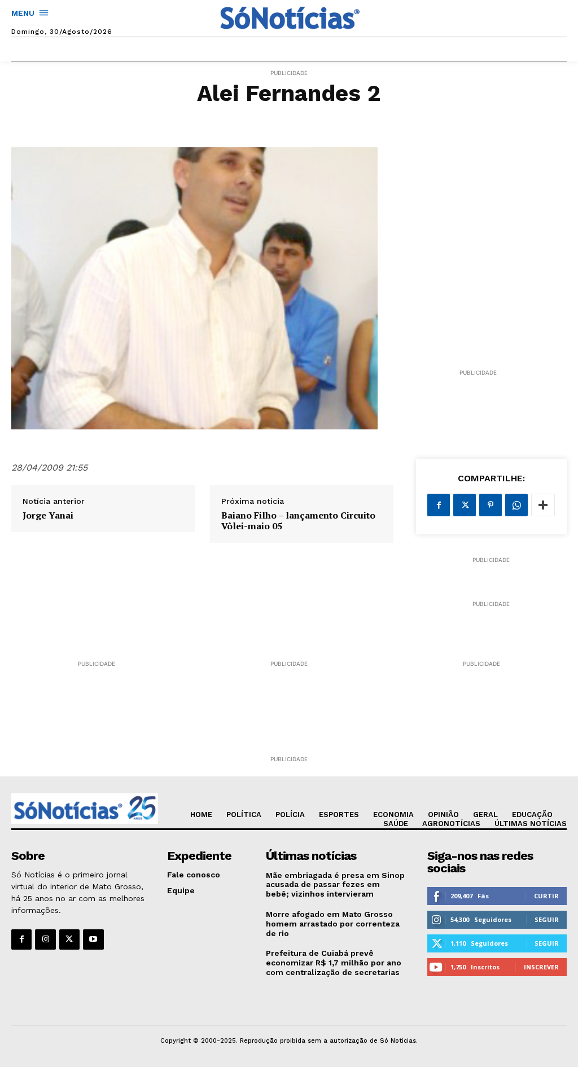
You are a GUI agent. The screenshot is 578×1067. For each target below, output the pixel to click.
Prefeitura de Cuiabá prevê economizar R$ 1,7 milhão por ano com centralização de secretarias (333, 963)
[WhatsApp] (516, 505)
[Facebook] (438, 505)
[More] (543, 505)
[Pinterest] (490, 505)
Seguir (547, 919)
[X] (464, 505)
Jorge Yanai (48, 515)
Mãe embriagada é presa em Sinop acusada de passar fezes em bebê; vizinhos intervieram (335, 885)
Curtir (546, 896)
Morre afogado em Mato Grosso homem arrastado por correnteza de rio (333, 924)
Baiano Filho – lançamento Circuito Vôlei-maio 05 (298, 521)
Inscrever (541, 967)
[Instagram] (45, 939)
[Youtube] (93, 939)
